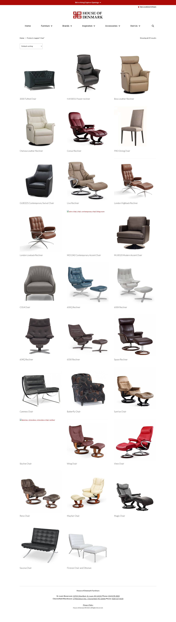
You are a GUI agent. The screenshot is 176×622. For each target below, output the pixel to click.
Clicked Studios (28, 615)
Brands (65, 26)
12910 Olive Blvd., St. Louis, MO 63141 (87, 596)
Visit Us (134, 26)
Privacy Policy (88, 605)
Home (28, 26)
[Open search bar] (153, 26)
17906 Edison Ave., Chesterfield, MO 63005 (89, 599)
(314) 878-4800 (114, 596)
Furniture (45, 26)
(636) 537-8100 (117, 599)
